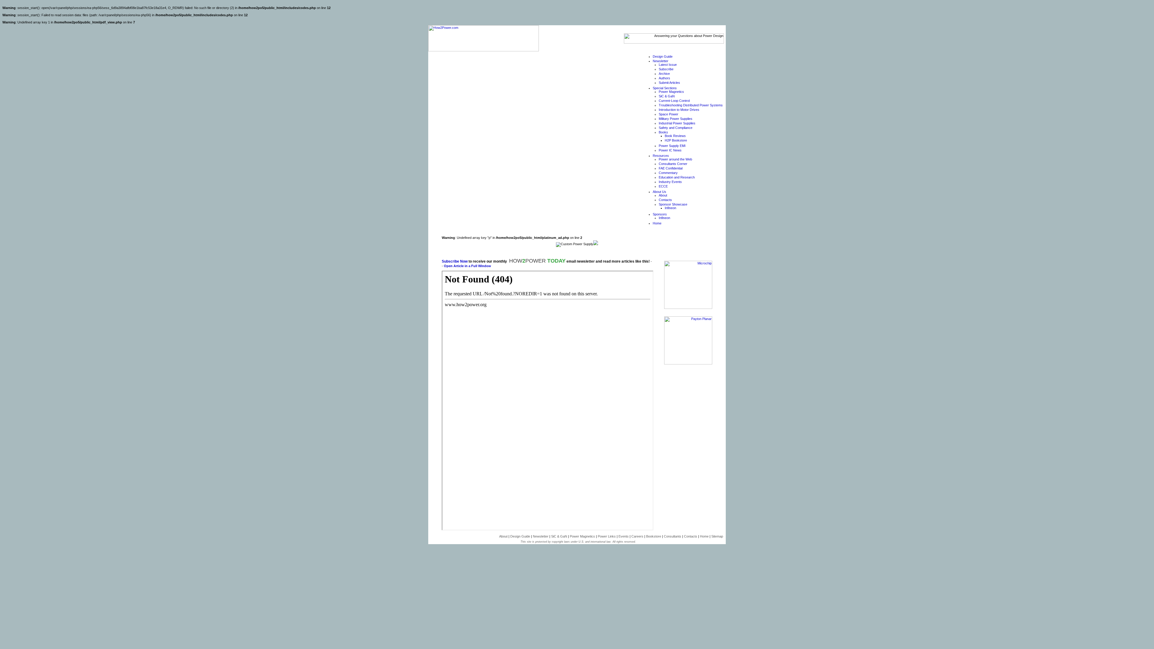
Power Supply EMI (672, 146)
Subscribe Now (455, 261)
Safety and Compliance (675, 127)
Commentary (668, 173)
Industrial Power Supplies (677, 123)
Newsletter (660, 61)
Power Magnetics (671, 91)
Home (657, 223)
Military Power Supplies (675, 118)
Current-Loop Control (674, 100)
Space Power (668, 114)
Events (623, 536)
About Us (659, 191)
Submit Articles (669, 82)
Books (663, 132)
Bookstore (653, 536)
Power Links (607, 536)
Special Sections (665, 88)
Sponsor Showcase (673, 204)
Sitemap (717, 536)
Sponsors (660, 214)
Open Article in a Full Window (467, 266)
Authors (664, 78)
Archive (664, 73)
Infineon (670, 208)
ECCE (663, 186)
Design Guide (663, 56)
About (663, 195)
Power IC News (670, 150)
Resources (661, 155)
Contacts (665, 200)
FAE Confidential (670, 168)
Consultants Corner (673, 164)
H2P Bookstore (676, 140)
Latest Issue (668, 64)
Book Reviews (675, 136)
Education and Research (677, 177)
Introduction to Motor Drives (679, 109)
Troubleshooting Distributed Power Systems (691, 105)
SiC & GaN (667, 96)
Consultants (672, 536)
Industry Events (670, 182)
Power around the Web (675, 159)
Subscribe (666, 69)
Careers (637, 536)
